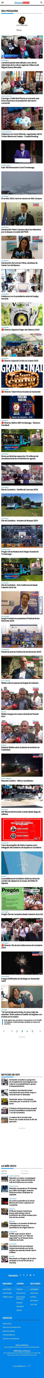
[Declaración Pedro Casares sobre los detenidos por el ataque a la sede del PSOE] (22, 213)
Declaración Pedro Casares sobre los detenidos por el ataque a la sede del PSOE (21, 230)
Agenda (19, 1289)
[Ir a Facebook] (20, 1275)
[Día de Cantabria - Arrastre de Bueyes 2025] (22, 505)
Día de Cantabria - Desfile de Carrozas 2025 (19, 489)
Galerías (20, 1306)
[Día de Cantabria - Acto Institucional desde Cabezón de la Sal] (22, 569)
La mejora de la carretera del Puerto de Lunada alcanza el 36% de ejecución (23, 1119)
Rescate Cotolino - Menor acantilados (17, 780)
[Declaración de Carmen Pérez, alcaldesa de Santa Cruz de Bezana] (22, 247)
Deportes (34, 1300)
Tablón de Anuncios (11, 1339)
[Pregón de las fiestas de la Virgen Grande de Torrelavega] (22, 536)
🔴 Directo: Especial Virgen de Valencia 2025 (20, 329)
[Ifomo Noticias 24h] (22, 2)
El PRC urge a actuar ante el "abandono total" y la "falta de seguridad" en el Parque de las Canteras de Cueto (21, 1236)
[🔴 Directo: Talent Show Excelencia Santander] (22, 376)
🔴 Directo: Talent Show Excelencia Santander (21, 391)
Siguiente (40, 1031)
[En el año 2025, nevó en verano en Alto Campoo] (22, 182)
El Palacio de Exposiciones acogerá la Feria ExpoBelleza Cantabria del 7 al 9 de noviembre (23, 1110)
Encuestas (20, 1293)
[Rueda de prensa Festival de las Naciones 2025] (22, 636)
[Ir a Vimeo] (30, 1275)
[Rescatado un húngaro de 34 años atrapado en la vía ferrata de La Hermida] (4, 1259)
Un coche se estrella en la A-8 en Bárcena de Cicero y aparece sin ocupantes (22, 1202)
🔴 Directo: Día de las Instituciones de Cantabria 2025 (21, 946)
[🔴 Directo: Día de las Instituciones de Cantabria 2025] (22, 929)
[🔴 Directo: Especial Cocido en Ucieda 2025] (22, 345)
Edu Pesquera (22, 25)
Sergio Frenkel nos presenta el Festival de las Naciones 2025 (20, 619)
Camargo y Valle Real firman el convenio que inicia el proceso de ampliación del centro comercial (20, 101)
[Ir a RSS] (34, 1275)
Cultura (33, 1304)
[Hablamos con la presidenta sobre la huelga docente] (22, 280)
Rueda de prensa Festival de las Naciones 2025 (21, 651)
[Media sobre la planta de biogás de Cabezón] (22, 667)
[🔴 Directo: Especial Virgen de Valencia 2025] (22, 314)
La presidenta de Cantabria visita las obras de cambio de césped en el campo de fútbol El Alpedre (20, 881)
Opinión (19, 1303)
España (33, 1297)
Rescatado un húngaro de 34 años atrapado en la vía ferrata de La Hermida (22, 1260)
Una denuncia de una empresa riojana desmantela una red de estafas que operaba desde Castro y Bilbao (22, 1249)
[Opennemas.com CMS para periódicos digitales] (22, 1366)
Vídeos (19, 1310)
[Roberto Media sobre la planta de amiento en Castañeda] (22, 731)
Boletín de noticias (20, 1298)
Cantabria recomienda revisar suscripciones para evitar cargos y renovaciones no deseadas (22, 1092)
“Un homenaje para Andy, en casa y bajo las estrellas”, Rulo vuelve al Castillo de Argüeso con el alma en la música (21, 1014)
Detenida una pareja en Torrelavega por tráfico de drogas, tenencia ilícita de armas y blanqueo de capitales (23, 1191)
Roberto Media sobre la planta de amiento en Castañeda (20, 748)
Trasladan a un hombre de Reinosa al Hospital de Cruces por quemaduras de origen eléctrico (22, 1225)
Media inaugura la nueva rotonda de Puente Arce (20, 715)
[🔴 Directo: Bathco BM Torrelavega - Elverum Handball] (22, 407)
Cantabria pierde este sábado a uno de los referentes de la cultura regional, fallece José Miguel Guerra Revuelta (20, 65)
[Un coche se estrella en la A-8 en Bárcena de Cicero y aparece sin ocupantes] (4, 1201)
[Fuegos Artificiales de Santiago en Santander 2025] (22, 963)
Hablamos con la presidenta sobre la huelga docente (19, 297)
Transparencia (9, 1335)
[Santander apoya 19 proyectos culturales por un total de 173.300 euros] (4, 1101)
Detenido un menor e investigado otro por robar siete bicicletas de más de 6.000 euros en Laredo (22, 1180)
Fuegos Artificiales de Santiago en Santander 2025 (20, 980)
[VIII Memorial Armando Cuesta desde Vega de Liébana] (22, 796)
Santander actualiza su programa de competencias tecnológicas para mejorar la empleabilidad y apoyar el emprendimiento (23, 1082)
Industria (34, 1293)
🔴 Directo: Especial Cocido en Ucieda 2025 (19, 360)
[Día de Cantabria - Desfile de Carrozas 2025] (22, 474)
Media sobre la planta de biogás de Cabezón (20, 682)
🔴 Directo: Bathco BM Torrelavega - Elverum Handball (20, 424)
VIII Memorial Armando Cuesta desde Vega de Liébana (20, 813)
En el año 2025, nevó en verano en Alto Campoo (21, 198)
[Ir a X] (23, 1275)
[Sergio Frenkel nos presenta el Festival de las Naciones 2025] (22, 602)
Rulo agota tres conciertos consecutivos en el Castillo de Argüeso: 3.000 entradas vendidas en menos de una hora (23, 1022)
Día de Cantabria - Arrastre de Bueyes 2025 (19, 520)
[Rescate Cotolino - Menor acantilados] (22, 765)
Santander (7, 1293)
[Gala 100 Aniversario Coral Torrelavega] (22, 151)
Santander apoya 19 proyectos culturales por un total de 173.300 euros (22, 1101)
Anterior (3, 1031)
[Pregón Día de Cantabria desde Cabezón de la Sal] (22, 898)
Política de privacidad (12, 1327)
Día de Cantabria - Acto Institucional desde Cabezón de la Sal (19, 586)
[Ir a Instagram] (27, 1275)
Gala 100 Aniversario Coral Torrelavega (17, 167)
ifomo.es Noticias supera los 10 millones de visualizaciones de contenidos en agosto (19, 457)
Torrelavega (8, 1297)
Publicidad (7, 1323)
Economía (34, 1289)
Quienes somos (9, 1331)
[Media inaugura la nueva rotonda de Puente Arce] (22, 698)
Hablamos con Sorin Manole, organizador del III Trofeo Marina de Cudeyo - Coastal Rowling (21, 135)
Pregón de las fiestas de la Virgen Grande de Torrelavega (19, 553)
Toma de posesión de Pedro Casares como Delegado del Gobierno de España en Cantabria (21, 846)
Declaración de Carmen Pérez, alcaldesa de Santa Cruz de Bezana (19, 264)
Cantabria (7, 1289)
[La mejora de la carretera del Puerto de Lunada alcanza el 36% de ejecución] (4, 1119)
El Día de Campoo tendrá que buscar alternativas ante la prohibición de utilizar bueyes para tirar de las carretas (23, 1214)
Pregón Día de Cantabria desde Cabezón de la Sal (22, 914)
